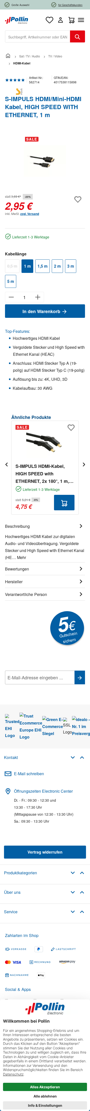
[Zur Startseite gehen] (16, 19)
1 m (27, 266)
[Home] (8, 56)
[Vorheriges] (6, 464)
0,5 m (13, 267)
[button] (77, 757)
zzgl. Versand (29, 213)
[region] (45, 161)
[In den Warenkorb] (64, 502)
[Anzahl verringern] (11, 297)
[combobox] (37, 36)
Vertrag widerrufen (45, 852)
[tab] (45, 541)
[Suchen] (77, 36)
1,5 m (43, 266)
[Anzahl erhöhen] (38, 297)
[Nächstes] (84, 464)
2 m (57, 266)
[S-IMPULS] (45, 91)
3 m (70, 266)
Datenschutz (37, 688)
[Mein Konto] (60, 19)
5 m (10, 281)
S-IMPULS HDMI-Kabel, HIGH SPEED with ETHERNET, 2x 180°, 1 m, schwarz (42, 474)
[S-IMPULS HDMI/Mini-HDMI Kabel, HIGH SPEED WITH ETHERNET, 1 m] (45, 161)
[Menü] (82, 19)
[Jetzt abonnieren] (79, 677)
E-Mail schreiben (29, 773)
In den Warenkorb (42, 311)
